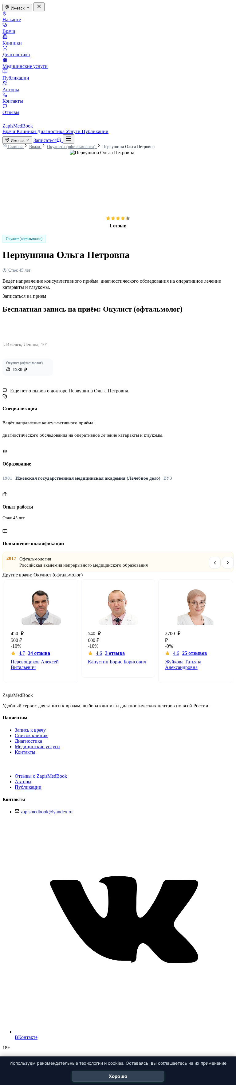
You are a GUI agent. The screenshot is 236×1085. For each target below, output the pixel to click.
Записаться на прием (24, 296)
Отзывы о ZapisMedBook (41, 776)
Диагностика (16, 54)
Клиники (12, 42)
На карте (11, 19)
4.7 (34, 653)
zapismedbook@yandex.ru (47, 811)
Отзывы (10, 112)
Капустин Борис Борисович (117, 661)
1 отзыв (118, 225)
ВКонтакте (26, 1037)
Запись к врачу (30, 730)
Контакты (12, 101)
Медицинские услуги (25, 66)
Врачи (8, 31)
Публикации (15, 78)
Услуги (74, 131)
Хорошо (118, 1076)
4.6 (110, 653)
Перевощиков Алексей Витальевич (35, 664)
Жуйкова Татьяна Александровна (183, 664)
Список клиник (31, 735)
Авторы (10, 89)
